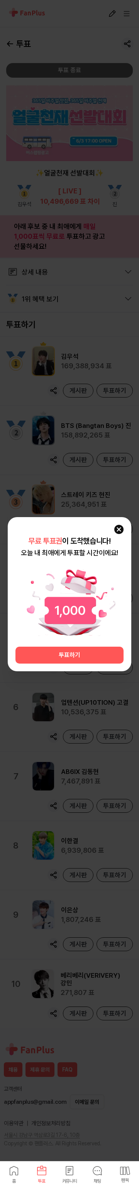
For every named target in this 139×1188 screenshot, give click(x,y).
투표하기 (69, 655)
